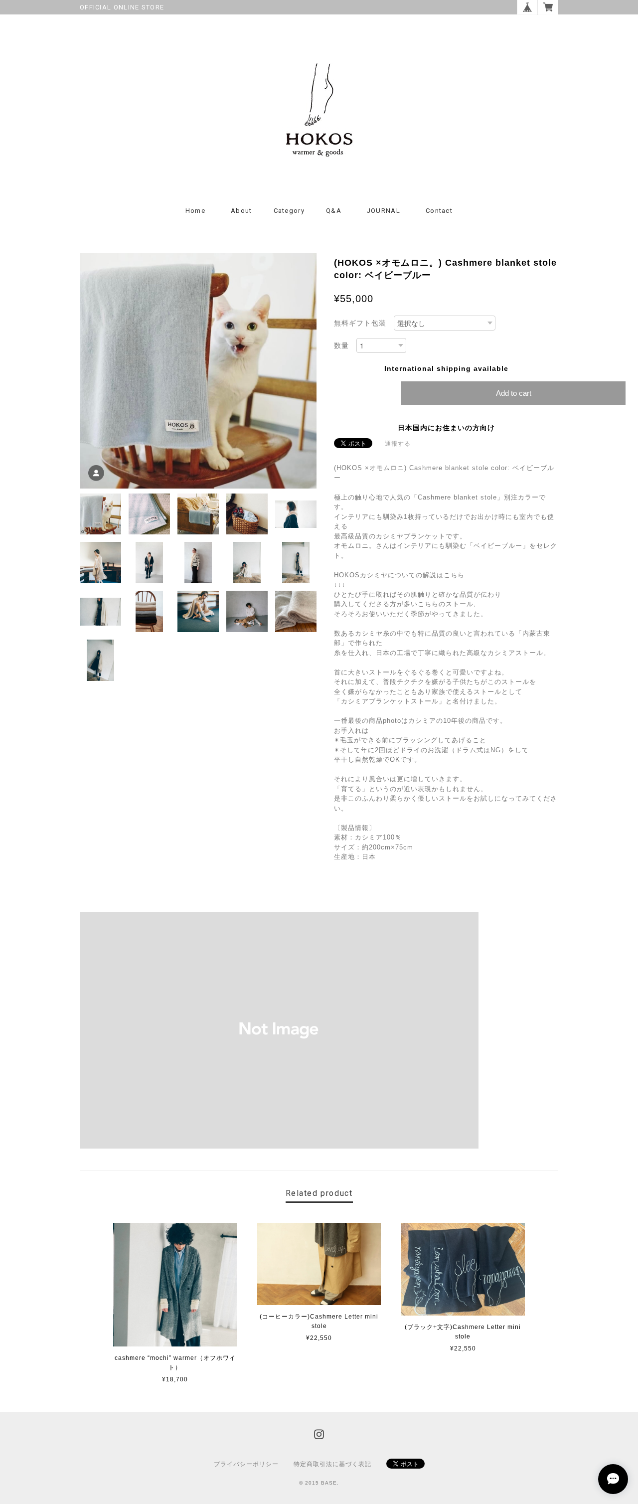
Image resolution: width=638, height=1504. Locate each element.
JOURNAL (383, 210)
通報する (398, 443)
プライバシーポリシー (246, 1464)
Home (195, 210)
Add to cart (513, 393)
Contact (439, 210)
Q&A (333, 210)
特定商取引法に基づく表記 (332, 1464)
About (241, 210)
